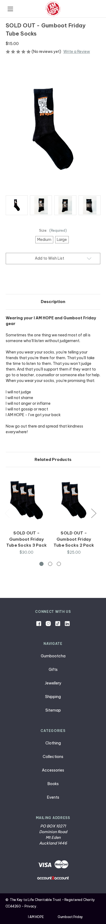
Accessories (53, 770)
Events (53, 797)
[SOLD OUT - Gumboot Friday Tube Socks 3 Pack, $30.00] (26, 500)
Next (93, 513)
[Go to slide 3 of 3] (59, 564)
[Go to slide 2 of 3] (50, 564)
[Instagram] (48, 623)
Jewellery (53, 683)
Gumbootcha (53, 656)
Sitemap (53, 710)
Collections (53, 756)
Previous (7, 513)
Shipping (53, 696)
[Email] (17, 280)
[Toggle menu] (10, 8)
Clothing (53, 743)
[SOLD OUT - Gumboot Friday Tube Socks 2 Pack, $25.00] (74, 500)
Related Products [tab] (53, 459)
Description (53, 301)
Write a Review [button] (76, 51)
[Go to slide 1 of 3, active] (41, 564)
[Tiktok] (58, 623)
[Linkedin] (67, 623)
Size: (53, 230)
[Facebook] (8, 280)
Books (53, 783)
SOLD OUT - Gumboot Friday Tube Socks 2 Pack (74, 539)
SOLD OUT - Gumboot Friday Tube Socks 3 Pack (26, 539)
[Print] (27, 280)
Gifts (53, 669)
